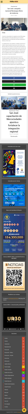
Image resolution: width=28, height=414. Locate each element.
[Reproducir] (5, 328)
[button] (14, 319)
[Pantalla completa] (23, 328)
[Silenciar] (21, 328)
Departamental (14, 6)
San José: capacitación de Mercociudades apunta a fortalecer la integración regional (14, 122)
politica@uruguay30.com (13, 298)
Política (17, 110)
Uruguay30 (19, 412)
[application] (14, 319)
